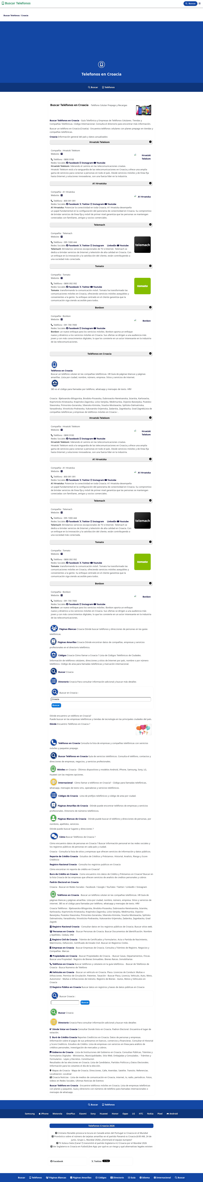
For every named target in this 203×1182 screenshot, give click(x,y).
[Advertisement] (101, 42)
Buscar (192, 4)
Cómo (62, 836)
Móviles (61, 769)
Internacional (65, 782)
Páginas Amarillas (66, 642)
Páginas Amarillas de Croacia (73, 805)
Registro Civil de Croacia (64, 939)
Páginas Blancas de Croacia (72, 818)
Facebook (73, 162)
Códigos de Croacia (68, 795)
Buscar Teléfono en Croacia (64, 1085)
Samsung (30, 1113)
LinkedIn (111, 245)
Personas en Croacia (63, 931)
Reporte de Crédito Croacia (64, 856)
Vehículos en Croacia (63, 972)
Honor (115, 1113)
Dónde (53, 724)
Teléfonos (109, 87)
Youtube (100, 162)
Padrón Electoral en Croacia (64, 882)
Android (173, 1113)
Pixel (160, 1113)
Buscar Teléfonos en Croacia (65, 120)
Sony (93, 1113)
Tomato (99, 266)
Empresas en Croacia (63, 947)
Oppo (125, 1113)
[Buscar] (186, 4)
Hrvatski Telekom (99, 142)
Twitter (86, 204)
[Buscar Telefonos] (200, 3)
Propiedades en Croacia (65, 955)
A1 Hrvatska (99, 183)
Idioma (146, 1177)
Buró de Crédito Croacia (64, 1037)
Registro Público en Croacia (66, 987)
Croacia (53, 136)
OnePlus (70, 1113)
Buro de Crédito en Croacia (64, 874)
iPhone (45, 1113)
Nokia (150, 1113)
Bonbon (99, 307)
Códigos (62, 655)
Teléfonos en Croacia (99, 353)
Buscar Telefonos (18, 3)
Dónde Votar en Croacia (64, 1029)
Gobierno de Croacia (63, 1052)
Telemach (99, 224)
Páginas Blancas (67, 629)
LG (133, 1113)
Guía (132, 1177)
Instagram (87, 162)
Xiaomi (82, 1113)
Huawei (104, 1113)
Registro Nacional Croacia (63, 864)
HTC (141, 1113)
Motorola (57, 1113)
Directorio (63, 681)
